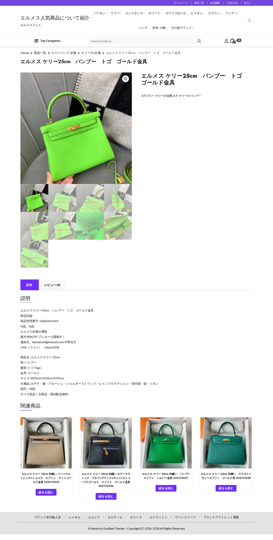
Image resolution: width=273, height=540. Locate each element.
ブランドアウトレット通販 (221, 517)
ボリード (154, 13)
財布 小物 (159, 28)
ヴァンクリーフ (185, 517)
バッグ (142, 28)
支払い (247, 3)
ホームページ (181, 3)
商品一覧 (199, 3)
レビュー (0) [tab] (52, 285)
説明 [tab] (29, 285)
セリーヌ (136, 517)
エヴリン (214, 13)
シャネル (74, 517)
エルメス (94, 517)
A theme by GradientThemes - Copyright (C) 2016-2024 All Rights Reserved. (136, 528)
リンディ (231, 13)
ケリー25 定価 (163, 95)
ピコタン (197, 13)
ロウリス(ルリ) (175, 13)
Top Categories (50, 40)
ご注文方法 (232, 3)
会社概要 (215, 3)
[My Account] (226, 40)
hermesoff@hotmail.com (48, 342)
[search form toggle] (249, 20)
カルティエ (115, 517)
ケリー (115, 13)
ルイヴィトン (158, 517)
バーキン (99, 13)
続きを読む (46, 492)
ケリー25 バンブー (190, 95)
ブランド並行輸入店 (47, 517)
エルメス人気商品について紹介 (55, 17)
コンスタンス (134, 13)
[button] (125, 78)
